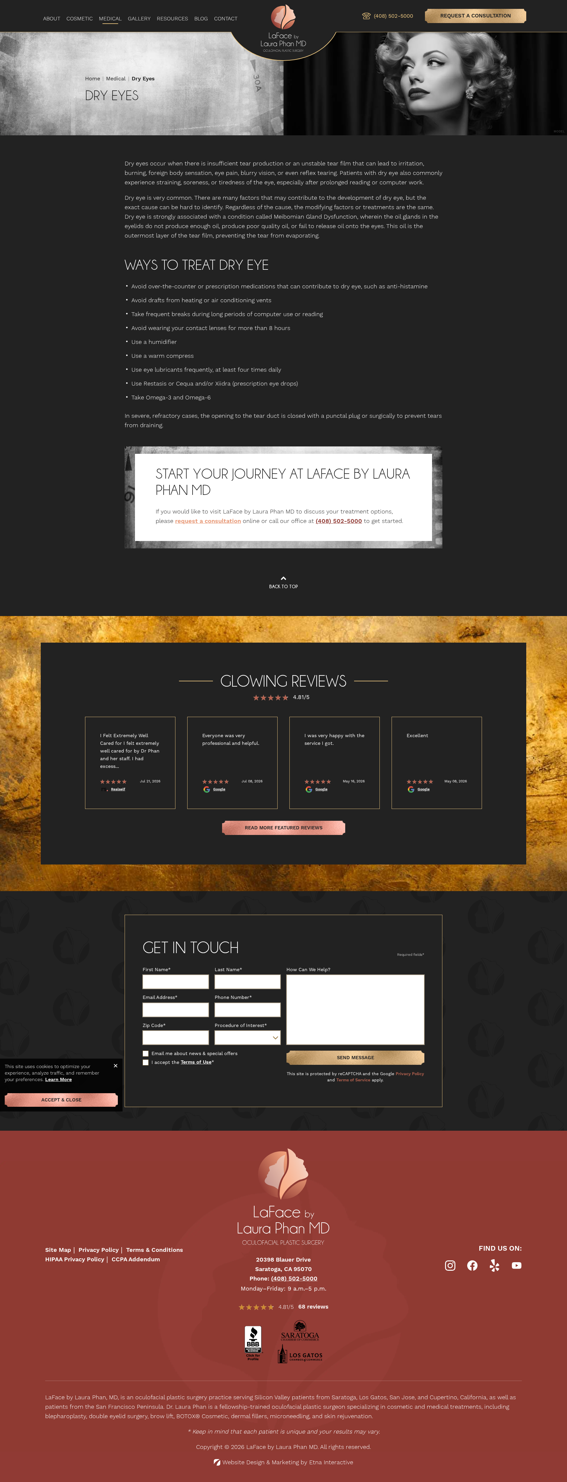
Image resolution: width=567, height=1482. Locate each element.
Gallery (139, 18)
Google (219, 789)
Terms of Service (353, 1080)
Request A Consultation (475, 15)
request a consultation (208, 521)
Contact (225, 18)
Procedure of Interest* (241, 1025)
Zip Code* (154, 1025)
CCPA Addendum (136, 1259)
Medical (110, 18)
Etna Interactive (331, 1462)
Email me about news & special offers (194, 1053)
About (51, 18)
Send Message (355, 1058)
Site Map (58, 1250)
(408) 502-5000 (294, 1279)
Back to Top (283, 586)
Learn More (58, 1080)
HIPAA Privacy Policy (74, 1259)
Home (92, 78)
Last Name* (228, 969)
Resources (172, 18)
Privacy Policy (410, 1074)
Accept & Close (61, 1100)
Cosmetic (79, 18)
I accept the (161, 1062)
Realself (118, 789)
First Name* (157, 969)
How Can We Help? (308, 969)
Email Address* (160, 997)
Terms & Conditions (154, 1250)
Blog (201, 18)
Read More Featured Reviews (283, 828)
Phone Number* (233, 997)
